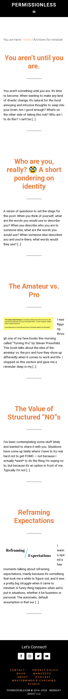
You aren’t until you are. (34, 62)
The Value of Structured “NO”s (34, 413)
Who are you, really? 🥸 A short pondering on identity (34, 173)
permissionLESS (34, 5)
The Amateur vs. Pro (34, 290)
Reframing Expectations (34, 516)
